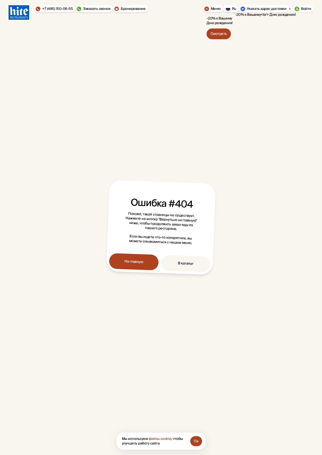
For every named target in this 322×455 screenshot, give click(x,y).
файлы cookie (160, 439)
